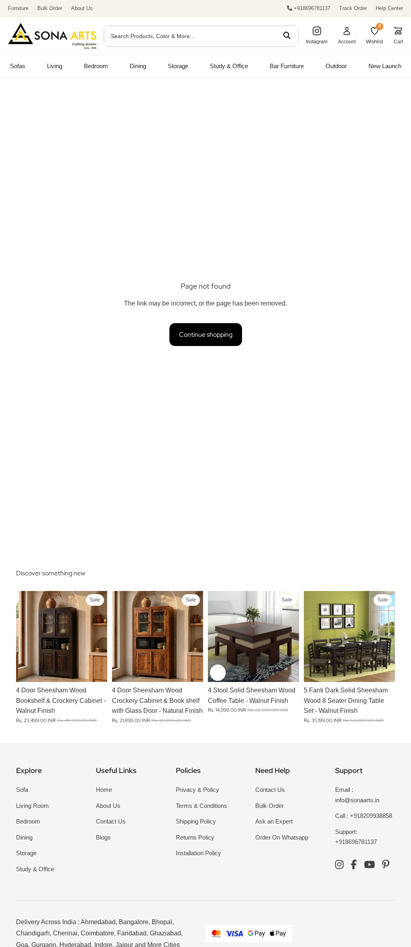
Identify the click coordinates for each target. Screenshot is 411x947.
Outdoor (336, 66)
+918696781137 (311, 8)
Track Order (353, 8)
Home (104, 789)
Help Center (389, 8)
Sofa (22, 789)
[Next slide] (98, 636)
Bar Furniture (287, 66)
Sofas (17, 66)
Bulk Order (49, 8)
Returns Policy (195, 837)
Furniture (18, 8)
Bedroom (96, 66)
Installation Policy (198, 853)
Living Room (32, 805)
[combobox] (190, 36)
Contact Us (111, 821)
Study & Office (229, 66)
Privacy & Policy (197, 789)
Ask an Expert (274, 821)
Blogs (103, 837)
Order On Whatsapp (281, 837)
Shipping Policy (196, 821)
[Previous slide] (25, 636)
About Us (82, 8)
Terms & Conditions (201, 805)
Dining (138, 66)
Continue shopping (205, 334)
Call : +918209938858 (363, 815)
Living (54, 66)
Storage (178, 66)
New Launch (384, 66)
